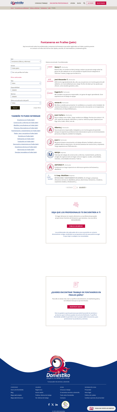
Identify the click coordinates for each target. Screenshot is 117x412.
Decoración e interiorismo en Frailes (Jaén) (26, 144)
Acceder (90, 3)
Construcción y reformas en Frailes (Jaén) (26, 122)
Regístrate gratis (76, 307)
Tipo (12, 81)
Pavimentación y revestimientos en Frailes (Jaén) (25, 131)
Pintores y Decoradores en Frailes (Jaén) (26, 128)
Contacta (63, 398)
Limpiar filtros (37, 108)
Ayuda (73, 3)
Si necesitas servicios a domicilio (70, 392)
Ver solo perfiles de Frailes (20, 72)
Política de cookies (90, 395)
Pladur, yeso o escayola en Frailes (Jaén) (26, 133)
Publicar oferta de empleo (104, 408)
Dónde (13, 66)
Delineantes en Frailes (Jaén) (25, 139)
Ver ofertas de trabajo (42, 398)
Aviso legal (88, 392)
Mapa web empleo (16, 395)
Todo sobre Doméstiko (67, 395)
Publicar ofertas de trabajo (43, 395)
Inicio (12, 8)
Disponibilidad (15, 87)
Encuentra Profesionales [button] (59, 3)
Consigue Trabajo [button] (41, 3)
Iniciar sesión (39, 392)
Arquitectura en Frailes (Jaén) (26, 120)
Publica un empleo (76, 226)
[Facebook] (49, 404)
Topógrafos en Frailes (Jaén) (26, 141)
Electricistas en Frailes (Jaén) (25, 149)
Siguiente (82, 187)
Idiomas (13, 94)
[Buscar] (84, 3)
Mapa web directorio (17, 398)
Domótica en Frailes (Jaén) (26, 136)
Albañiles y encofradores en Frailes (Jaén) (26, 125)
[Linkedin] (56, 404)
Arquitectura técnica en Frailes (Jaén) (26, 147)
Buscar (15, 108)
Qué (12, 59)
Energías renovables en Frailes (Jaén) (26, 152)
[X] (52, 404)
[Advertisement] (58, 26)
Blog (79, 3)
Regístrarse (101, 3)
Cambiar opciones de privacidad (94, 398)
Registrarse (38, 390)
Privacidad (88, 390)
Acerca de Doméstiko (17, 390)
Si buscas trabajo (65, 390)
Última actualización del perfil (19, 100)
